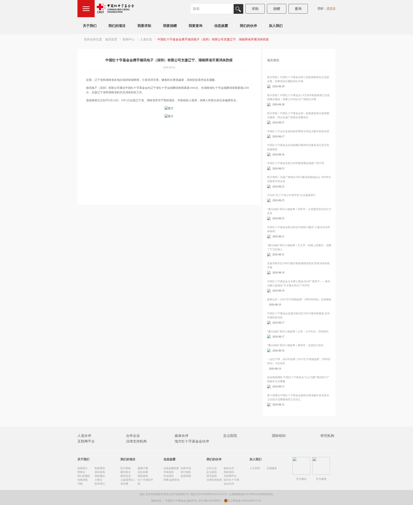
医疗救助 (125, 468)
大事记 (98, 479)
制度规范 (100, 468)
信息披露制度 (171, 468)
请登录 (331, 8)
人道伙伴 (84, 435)
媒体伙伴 (181, 435)
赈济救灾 (125, 472)
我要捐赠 (170, 26)
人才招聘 (255, 468)
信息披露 (221, 26)
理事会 (81, 472)
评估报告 (168, 475)
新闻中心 (129, 39)
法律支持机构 (136, 441)
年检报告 (168, 472)
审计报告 (186, 472)
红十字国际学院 (145, 481)
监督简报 (186, 475)
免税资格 (82, 479)
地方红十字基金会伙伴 (192, 441)
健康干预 (143, 468)
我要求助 (144, 26)
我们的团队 (83, 475)
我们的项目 (117, 26)
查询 (298, 9)
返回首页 (111, 39)
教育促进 (125, 475)
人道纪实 (146, 39)
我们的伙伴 (248, 26)
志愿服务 (272, 468)
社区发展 (143, 472)
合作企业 (133, 435)
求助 (255, 9)
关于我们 (90, 26)
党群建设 (100, 475)
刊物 (80, 483)
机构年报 (186, 468)
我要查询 (195, 26)
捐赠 (276, 9)
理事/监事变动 (171, 479)
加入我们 (276, 26)
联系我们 (100, 483)
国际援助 (143, 475)
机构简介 (82, 468)
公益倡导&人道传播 (127, 481)
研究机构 (327, 435)
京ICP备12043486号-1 (210, 500)
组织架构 (100, 472)
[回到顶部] (407, 499)
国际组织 (279, 435)
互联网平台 (86, 441)
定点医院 (230, 435)
